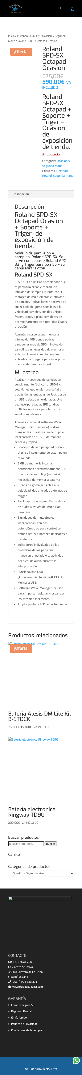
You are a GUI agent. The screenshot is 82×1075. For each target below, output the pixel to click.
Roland (47, 176)
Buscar (50, 844)
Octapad (62, 171)
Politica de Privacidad (24, 1024)
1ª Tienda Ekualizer (28, 36)
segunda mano (63, 176)
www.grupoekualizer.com (27, 987)
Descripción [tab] (21, 194)
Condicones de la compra (26, 1030)
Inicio (11, 36)
